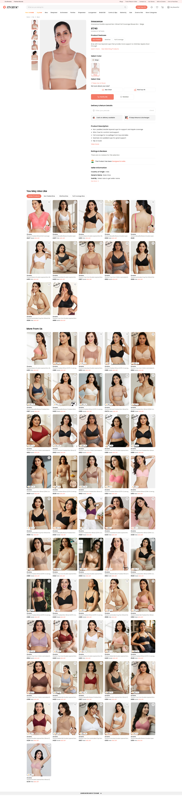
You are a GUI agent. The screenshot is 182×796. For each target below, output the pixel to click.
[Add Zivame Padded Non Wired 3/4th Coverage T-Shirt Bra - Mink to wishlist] (127, 786)
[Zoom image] (63, 55)
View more (95, 144)
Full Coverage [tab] (118, 40)
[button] (125, 7)
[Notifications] (152, 7)
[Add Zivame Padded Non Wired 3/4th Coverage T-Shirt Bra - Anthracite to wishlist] (153, 539)
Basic (38, 17)
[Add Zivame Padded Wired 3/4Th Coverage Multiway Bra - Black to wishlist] (153, 622)
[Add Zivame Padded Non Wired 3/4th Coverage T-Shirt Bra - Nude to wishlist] (49, 457)
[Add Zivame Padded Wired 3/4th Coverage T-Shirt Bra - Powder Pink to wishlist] (153, 457)
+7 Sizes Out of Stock (98, 83)
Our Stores (151, 1)
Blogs (121, 1)
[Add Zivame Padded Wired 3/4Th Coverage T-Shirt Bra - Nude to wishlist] (75, 334)
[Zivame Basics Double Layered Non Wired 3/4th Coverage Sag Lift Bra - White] (39, 257)
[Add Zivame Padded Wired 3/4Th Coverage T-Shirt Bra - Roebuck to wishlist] (49, 539)
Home (28, 17)
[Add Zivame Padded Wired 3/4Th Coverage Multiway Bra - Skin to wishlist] (75, 457)
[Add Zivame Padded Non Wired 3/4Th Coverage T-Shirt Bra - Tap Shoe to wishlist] (75, 581)
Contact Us (142, 1)
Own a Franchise (173, 1)
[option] (34, 24)
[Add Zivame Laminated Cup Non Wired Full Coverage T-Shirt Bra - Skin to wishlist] (49, 284)
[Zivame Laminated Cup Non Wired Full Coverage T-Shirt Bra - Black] (143, 257)
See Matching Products (110, 49)
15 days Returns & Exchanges (139, 118)
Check (151, 110)
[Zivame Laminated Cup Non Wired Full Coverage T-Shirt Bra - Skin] (39, 298)
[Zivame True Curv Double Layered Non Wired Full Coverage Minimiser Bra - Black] (65, 298)
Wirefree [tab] (107, 40)
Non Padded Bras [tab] (49, 196)
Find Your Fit (141, 90)
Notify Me (103, 97)
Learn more (95, 49)
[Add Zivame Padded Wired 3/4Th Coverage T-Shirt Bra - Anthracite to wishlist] (127, 334)
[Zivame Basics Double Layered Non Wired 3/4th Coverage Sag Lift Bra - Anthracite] (91, 216)
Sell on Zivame (161, 1)
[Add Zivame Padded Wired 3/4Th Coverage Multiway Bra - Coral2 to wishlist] (127, 457)
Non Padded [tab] (97, 40)
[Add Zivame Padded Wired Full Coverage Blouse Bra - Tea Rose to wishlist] (49, 202)
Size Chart (108, 90)
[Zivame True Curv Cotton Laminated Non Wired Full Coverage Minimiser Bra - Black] (117, 257)
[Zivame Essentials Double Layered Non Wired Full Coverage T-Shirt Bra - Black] (65, 257)
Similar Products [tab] (34, 196)
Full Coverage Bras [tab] (79, 196)
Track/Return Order (131, 1)
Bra (33, 17)
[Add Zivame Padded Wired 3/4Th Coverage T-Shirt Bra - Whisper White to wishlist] (101, 375)
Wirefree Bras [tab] (63, 196)
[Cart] (162, 7)
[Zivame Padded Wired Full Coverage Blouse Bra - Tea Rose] (39, 216)
